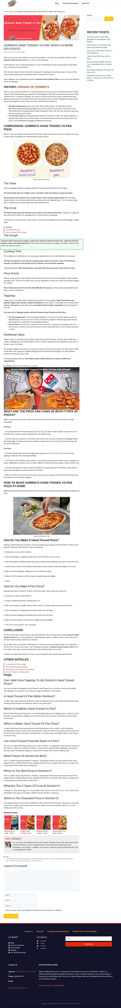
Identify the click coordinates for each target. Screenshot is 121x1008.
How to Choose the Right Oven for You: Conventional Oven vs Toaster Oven (99, 64)
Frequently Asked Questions (58, 931)
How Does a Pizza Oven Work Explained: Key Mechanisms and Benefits (98, 39)
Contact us (28, 931)
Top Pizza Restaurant (70, 3)
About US (85, 3)
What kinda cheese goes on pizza (25, 366)
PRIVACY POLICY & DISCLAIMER (84, 931)
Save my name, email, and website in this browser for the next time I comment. (34, 910)
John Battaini (13, 838)
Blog (57, 3)
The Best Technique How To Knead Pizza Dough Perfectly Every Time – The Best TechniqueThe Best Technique (39, 858)
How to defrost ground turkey (16, 667)
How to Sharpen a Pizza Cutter (17, 672)
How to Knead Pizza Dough (16, 232)
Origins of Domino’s (33, 86)
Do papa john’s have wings (16, 664)
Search (89, 15)
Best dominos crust (13, 230)
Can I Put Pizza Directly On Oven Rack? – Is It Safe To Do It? (24, 861)
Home (6, 11)
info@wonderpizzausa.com (18, 988)
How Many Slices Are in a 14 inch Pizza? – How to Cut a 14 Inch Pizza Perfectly (100, 78)
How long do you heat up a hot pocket (20, 669)
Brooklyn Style (64, 790)
